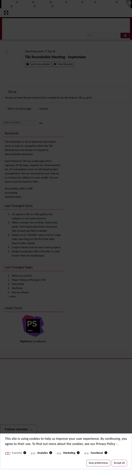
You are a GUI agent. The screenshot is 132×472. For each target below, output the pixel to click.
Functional (97, 453)
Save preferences (98, 463)
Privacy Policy (105, 444)
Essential (17, 453)
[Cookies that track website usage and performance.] (50, 453)
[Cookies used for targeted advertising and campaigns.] (78, 453)
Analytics (42, 453)
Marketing (69, 453)
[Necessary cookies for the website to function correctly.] (24, 453)
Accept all (119, 463)
